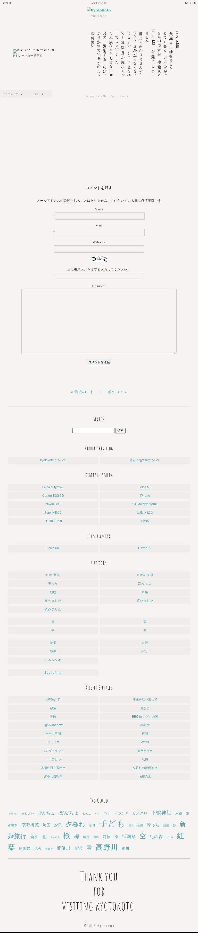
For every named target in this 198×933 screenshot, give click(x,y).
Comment (99, 286)
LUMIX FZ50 (53, 521)
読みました (53, 609)
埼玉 (53, 643)
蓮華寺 (49, 849)
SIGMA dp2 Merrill (145, 504)
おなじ (145, 708)
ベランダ (121, 813)
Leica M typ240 (53, 487)
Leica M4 (53, 548)
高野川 (107, 847)
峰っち (53, 583)
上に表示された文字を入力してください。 (99, 269)
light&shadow (53, 725)
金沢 (145, 643)
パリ (145, 651)
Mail (99, 226)
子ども (112, 823)
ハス (97, 814)
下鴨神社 (161, 812)
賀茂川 (64, 848)
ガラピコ (53, 742)
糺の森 (156, 836)
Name (99, 209)
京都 (179, 813)
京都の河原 (145, 575)
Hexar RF (145, 548)
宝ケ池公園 (136, 825)
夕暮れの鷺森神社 (145, 768)
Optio (145, 521)
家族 (145, 592)
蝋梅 (145, 759)
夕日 (58, 825)
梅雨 (86, 837)
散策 (53, 708)
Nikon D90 (53, 504)
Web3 (145, 742)
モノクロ (139, 813)
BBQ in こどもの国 (145, 716)
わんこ (87, 813)
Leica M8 (101, 96)
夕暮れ (75, 824)
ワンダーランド (53, 751)
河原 (107, 837)
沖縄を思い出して (145, 699)
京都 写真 (53, 575)
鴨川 (125, 848)
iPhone (145, 495)
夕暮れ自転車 (53, 776)
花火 (38, 848)
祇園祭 (129, 836)
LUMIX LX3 (145, 512)
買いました (145, 600)
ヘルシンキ (53, 660)
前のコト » (117, 392)
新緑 (34, 836)
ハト (107, 813)
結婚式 (24, 848)
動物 (53, 592)
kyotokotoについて (53, 460)
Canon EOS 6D (53, 495)
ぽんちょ (145, 583)
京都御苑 (30, 824)
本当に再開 (53, 733)
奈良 (92, 825)
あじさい (28, 813)
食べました (53, 600)
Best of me (53, 672)
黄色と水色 (145, 751)
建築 (166, 825)
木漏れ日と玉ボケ (53, 768)
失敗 (53, 716)
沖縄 (53, 651)
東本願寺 (55, 837)
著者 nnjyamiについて (145, 460)
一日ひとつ (53, 759)
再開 (145, 733)
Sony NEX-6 (53, 512)
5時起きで (53, 699)
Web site (99, 242)
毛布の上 (145, 776)
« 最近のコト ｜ (89, 392)
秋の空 (145, 725)
